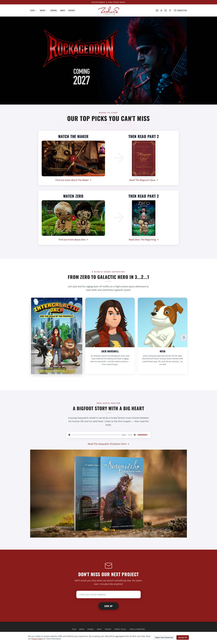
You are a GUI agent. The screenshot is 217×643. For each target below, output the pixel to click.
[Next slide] (184, 337)
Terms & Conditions (137, 629)
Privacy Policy (120, 629)
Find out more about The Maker (72, 179)
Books (42, 10)
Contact (71, 10)
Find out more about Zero (72, 239)
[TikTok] (161, 10)
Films (32, 10)
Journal (53, 10)
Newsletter (182, 10)
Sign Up (108, 606)
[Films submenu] (36, 10)
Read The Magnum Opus (142, 179)
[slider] (96, 435)
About (62, 10)
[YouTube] (157, 10)
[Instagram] (166, 10)
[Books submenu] (46, 10)
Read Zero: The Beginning (142, 239)
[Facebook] (170, 10)
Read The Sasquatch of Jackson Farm (107, 443)
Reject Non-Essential (164, 637)
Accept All (182, 637)
